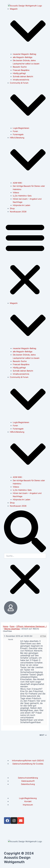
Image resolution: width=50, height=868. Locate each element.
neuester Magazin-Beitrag (24, 54)
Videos (16, 192)
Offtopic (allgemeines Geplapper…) (31, 626)
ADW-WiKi (17, 183)
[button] (25, 259)
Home (5, 626)
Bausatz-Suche (20, 67)
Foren (15, 131)
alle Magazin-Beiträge (22, 57)
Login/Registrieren (21, 128)
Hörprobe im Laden (21, 205)
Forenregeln (18, 134)
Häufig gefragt (19, 73)
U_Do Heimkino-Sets (22, 196)
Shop (12, 208)
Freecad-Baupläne (21, 70)
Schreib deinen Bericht (23, 76)
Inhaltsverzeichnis (21, 80)
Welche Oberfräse (12, 629)
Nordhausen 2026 (18, 211)
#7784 (43, 636)
